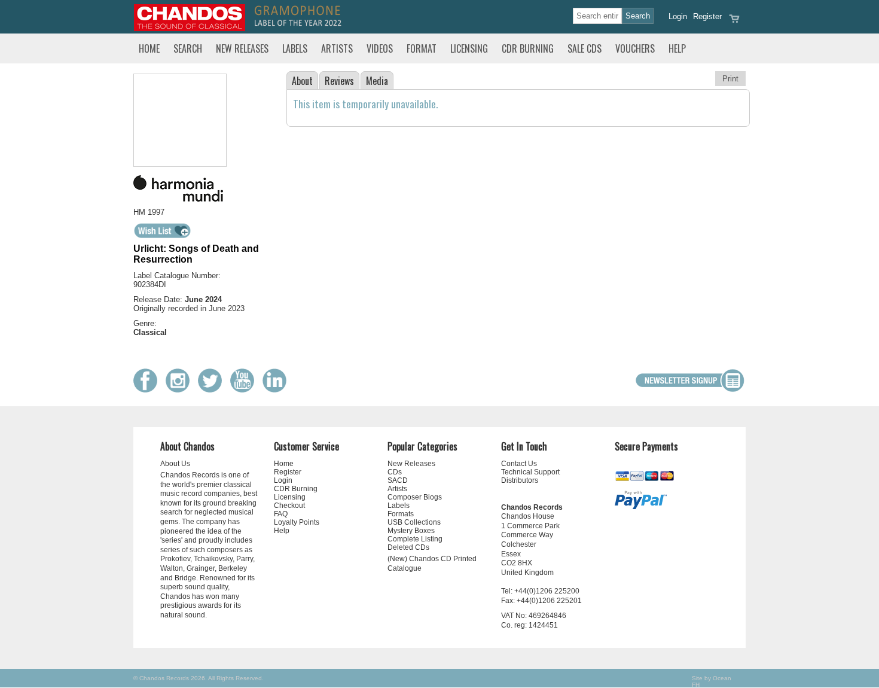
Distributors (519, 480)
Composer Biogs (414, 497)
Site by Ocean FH (711, 681)
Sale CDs (584, 48)
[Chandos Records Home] (189, 28)
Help (677, 48)
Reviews (339, 81)
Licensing (469, 48)
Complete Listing (414, 539)
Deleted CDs (408, 547)
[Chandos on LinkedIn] (277, 389)
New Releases (242, 48)
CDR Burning (528, 48)
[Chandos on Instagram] (181, 389)
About (302, 81)
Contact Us (519, 463)
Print (730, 78)
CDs (394, 472)
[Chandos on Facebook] (148, 389)
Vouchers (635, 48)
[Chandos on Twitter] (213, 389)
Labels (294, 48)
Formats (400, 514)
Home (149, 48)
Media (377, 81)
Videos (380, 48)
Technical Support (530, 472)
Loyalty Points (296, 522)
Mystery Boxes (411, 530)
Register (707, 16)
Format (422, 48)
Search (187, 48)
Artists (337, 48)
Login (678, 16)
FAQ (281, 514)
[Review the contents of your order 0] (734, 22)
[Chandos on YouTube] (245, 389)
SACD (397, 480)
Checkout (289, 505)
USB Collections (414, 522)
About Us (175, 463)
